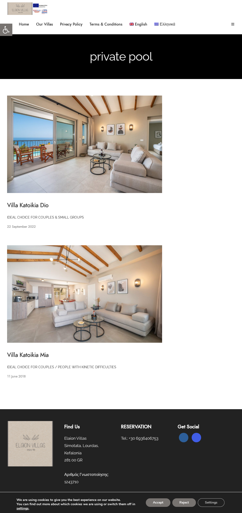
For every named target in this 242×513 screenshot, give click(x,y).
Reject (184, 502)
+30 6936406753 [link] (143, 438)
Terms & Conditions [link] (106, 24)
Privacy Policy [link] (71, 24)
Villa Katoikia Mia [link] (28, 355)
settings (23, 508)
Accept (158, 502)
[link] (6, 30)
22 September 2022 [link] (21, 226)
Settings (211, 502)
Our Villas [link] (44, 24)
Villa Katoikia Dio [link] (28, 205)
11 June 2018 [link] (16, 376)
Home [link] (24, 24)
